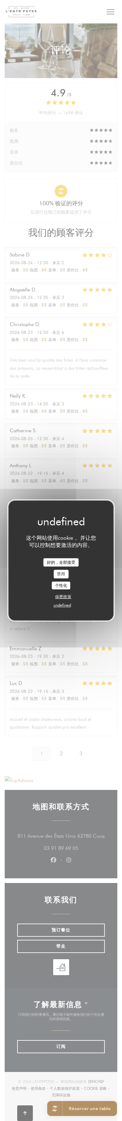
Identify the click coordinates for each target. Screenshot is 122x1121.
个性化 (61, 585)
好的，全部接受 (61, 562)
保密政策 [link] (63, 596)
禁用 (61, 573)
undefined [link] (62, 605)
